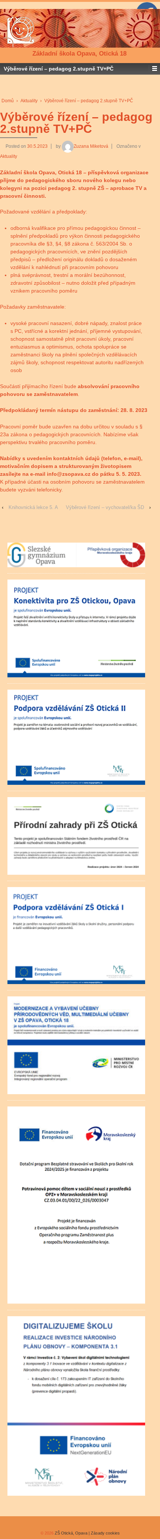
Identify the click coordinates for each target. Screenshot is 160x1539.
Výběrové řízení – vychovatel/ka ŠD (105, 507)
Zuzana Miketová (91, 146)
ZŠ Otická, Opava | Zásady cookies (87, 1533)
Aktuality (29, 100)
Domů (7, 100)
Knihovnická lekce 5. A (33, 507)
